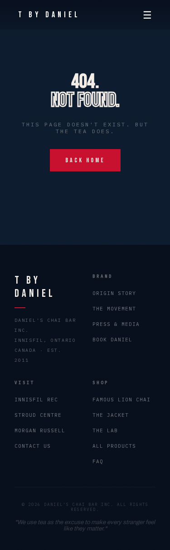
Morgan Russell (40, 430)
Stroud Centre (38, 415)
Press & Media (116, 324)
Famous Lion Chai (121, 399)
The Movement (114, 308)
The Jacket (110, 415)
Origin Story (114, 293)
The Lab (105, 430)
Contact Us (33, 446)
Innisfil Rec (36, 399)
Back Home (85, 160)
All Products (114, 446)
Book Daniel (112, 339)
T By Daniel (49, 15)
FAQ (97, 461)
